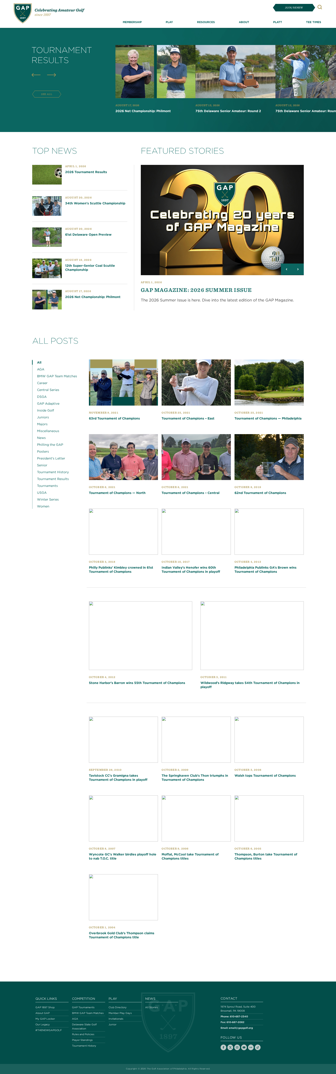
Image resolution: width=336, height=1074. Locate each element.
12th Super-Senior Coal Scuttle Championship (90, 268)
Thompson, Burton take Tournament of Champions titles (266, 856)
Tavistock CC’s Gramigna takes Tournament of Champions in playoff (118, 777)
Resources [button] (206, 22)
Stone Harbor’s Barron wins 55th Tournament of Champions (137, 683)
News (41, 438)
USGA (42, 493)
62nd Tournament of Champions (260, 493)
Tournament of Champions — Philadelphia (268, 418)
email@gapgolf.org (241, 1027)
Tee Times (313, 22)
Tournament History (53, 472)
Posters (43, 451)
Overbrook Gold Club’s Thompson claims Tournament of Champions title (121, 935)
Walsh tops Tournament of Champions (265, 775)
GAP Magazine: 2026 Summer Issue (196, 289)
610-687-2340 (239, 1016)
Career (42, 383)
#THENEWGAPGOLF (48, 1030)
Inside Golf (45, 410)
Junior (112, 1024)
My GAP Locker (45, 1018)
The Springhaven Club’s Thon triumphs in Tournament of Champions (195, 777)
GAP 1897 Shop (45, 1007)
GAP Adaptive (48, 403)
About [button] (244, 22)
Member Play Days (120, 1013)
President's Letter (51, 458)
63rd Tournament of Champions (114, 418)
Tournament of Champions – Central (190, 493)
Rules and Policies (83, 1034)
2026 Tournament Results (86, 172)
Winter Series (48, 499)
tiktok (258, 1047)
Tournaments (47, 486)
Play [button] (169, 22)
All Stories (151, 1007)
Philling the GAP (50, 445)
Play (113, 999)
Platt (277, 22)
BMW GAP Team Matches (57, 376)
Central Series (48, 390)
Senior (42, 465)
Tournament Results (53, 479)
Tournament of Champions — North (117, 493)
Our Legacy (42, 1024)
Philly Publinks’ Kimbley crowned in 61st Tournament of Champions (121, 569)
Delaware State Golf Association (84, 1026)
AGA (40, 369)
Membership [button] (132, 22)
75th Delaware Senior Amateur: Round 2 (228, 111)
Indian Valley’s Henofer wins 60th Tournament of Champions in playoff (191, 569)
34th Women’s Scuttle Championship (95, 203)
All (39, 362)
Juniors (43, 417)
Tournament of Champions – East (188, 418)
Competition (83, 999)
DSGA (42, 397)
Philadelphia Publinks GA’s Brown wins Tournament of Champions (265, 569)
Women (43, 506)
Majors (42, 424)
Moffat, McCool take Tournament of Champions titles (190, 856)
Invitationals (116, 1018)
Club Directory (118, 1007)
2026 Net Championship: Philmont (143, 111)
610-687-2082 (235, 1022)
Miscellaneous (48, 431)
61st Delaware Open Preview (88, 234)
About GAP (42, 1013)
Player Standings (82, 1040)
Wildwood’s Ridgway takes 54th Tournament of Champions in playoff (250, 685)
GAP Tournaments (83, 1007)
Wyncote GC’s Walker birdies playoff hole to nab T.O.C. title (122, 856)
